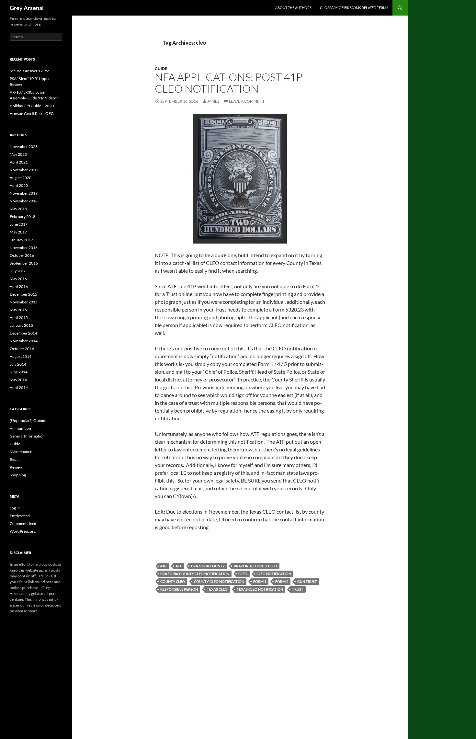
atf (179, 566)
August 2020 (20, 177)
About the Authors (293, 8)
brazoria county (208, 566)
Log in (15, 508)
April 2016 (19, 286)
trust (297, 589)
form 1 (259, 581)
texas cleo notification (260, 589)
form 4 (281, 581)
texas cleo (217, 589)
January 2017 (21, 239)
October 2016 (22, 255)
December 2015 (23, 294)
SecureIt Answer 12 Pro (30, 70)
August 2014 (20, 356)
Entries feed (20, 515)
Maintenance (21, 451)
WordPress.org (23, 531)
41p (163, 566)
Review (16, 467)
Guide (161, 68)
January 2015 (21, 325)
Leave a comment (247, 101)
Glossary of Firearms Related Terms (354, 8)
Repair (15, 459)
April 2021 (19, 162)
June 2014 (19, 372)
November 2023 (24, 146)
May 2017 (18, 232)
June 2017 (19, 224)
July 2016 (18, 270)
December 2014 (23, 333)
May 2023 (18, 154)
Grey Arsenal (27, 7)
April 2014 (19, 387)
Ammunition (20, 428)
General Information (27, 436)
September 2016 (24, 263)
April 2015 (19, 317)
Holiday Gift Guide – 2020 (32, 105)
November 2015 (24, 302)
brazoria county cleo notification (194, 574)
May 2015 (18, 309)
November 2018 (24, 201)
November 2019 (24, 193)
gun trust (307, 581)
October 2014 (22, 348)
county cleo (172, 581)
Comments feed (23, 523)
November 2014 (24, 340)
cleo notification (273, 574)
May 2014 (18, 379)
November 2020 (24, 169)
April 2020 (19, 185)
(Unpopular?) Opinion (29, 420)
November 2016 (24, 247)
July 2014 (18, 364)
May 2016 (18, 278)
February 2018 (22, 216)
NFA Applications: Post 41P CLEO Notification (228, 82)
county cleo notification (219, 581)
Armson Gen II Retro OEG (32, 113)
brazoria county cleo (255, 566)
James (213, 101)
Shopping (18, 474)
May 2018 (18, 208)
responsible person (179, 589)
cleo (242, 574)
